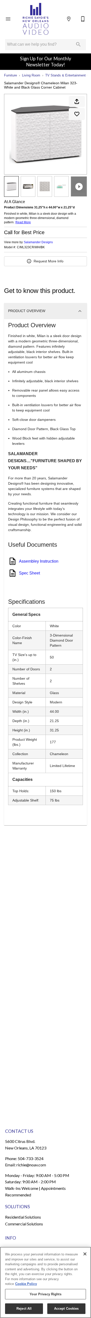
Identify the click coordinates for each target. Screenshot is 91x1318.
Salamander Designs (38, 242)
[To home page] (35, 19)
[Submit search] (78, 44)
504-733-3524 (30, 1158)
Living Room (31, 75)
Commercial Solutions (24, 1223)
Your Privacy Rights (45, 1294)
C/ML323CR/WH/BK (31, 247)
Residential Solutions (23, 1217)
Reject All (24, 1308)
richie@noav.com (31, 1164)
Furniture (10, 75)
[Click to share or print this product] (77, 101)
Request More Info (48, 261)
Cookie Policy (26, 1284)
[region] (45, 1282)
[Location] (69, 19)
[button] (8, 19)
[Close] (84, 1253)
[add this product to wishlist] (77, 114)
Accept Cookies (66, 1308)
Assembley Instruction (38, 561)
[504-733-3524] (83, 19)
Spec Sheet (29, 573)
